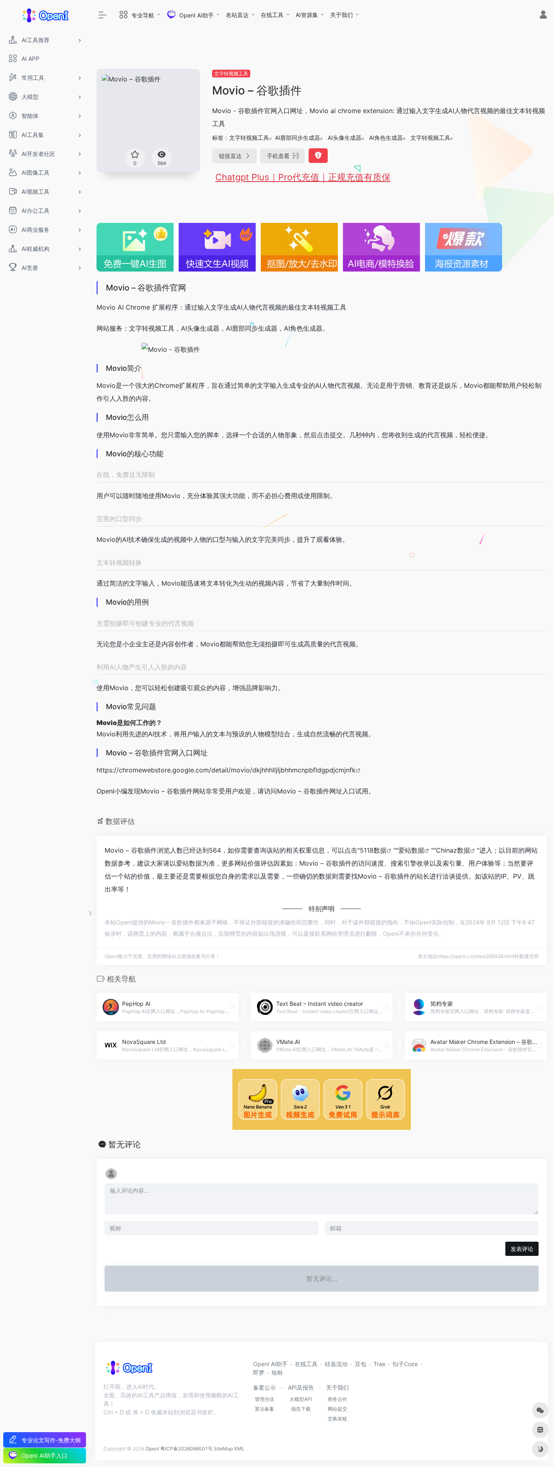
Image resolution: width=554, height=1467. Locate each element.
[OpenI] (128, 1370)
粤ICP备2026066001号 (186, 1449)
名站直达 (237, 14)
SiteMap (223, 1449)
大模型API (301, 1399)
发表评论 (522, 1248)
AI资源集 (307, 14)
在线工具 (272, 14)
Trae (379, 1363)
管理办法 (264, 1399)
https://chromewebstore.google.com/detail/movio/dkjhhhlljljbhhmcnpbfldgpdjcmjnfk (226, 770)
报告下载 (301, 1409)
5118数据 (373, 850)
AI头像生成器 (344, 137)
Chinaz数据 (453, 850)
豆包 (360, 1363)
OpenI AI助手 (270, 1363)
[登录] (543, 16)
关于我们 (341, 14)
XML (239, 1449)
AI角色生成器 (386, 137)
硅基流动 (336, 1363)
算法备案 (264, 1409)
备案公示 (264, 1387)
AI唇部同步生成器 (297, 137)
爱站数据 (411, 850)
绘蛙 (277, 1372)
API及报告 (301, 1387)
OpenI (152, 1449)
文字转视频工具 (231, 74)
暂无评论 (124, 1144)
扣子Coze (405, 1363)
